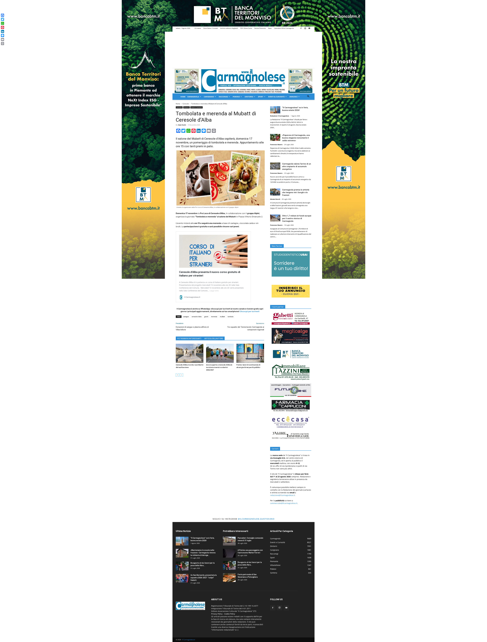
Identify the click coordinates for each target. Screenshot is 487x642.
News (270, 28)
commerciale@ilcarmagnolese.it (283, 503)
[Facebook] (301, 28)
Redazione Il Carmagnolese (279, 116)
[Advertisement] (243, 49)
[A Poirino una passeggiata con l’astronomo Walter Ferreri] (229, 553)
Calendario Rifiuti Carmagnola (284, 28)
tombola (230, 317)
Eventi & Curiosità (276, 97)
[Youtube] (309, 28)
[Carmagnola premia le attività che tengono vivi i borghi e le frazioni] (275, 192)
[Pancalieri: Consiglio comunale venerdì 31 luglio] (229, 541)
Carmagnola (193, 97)
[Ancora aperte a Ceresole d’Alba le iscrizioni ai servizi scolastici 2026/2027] (220, 353)
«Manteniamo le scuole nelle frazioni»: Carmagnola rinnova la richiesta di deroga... (202, 552)
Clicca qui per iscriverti (249, 311)
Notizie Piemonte (260, 28)
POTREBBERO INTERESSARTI (189, 339)
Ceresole (185, 104)
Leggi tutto (214, 291)
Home (182, 97)
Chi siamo (198, 28)
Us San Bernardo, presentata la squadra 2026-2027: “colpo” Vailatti (203, 577)
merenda (214, 317)
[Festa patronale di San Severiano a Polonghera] (229, 577)
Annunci (293, 97)
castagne (186, 317)
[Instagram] (305, 28)
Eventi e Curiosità (196, 107)
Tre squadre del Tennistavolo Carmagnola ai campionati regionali (245, 328)
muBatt (222, 317)
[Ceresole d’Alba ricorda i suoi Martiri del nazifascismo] (189, 353)
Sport (260, 97)
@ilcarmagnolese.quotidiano (256, 519)
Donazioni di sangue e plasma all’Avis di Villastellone (192, 328)
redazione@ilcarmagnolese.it (282, 495)
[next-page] (181, 375)
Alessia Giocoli (275, 199)
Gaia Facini (182, 125)
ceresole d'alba (197, 317)
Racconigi (223, 97)
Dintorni (249, 97)
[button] (308, 96)
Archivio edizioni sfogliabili (229, 28)
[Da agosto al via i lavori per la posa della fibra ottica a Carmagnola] (182, 566)
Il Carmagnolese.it (188, 640)
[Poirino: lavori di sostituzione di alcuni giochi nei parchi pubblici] (250, 353)
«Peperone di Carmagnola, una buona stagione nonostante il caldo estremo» (296, 138)
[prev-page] (177, 375)
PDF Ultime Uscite (246, 28)
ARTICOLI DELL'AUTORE (213, 339)
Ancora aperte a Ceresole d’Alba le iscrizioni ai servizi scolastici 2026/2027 (219, 367)
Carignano (209, 97)
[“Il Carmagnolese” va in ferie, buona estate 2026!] (275, 109)
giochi (206, 317)
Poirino (236, 97)
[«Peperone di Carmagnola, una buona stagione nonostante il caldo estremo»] (275, 137)
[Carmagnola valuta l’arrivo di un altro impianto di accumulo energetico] (275, 166)
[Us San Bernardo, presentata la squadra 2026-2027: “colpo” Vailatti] (182, 578)
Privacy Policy (216, 614)
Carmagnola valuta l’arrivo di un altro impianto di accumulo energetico (296, 166)
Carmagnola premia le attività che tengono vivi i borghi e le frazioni (295, 192)
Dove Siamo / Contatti (210, 28)
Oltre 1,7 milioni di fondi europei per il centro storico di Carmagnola (296, 218)
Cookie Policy (229, 614)
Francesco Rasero (276, 144)
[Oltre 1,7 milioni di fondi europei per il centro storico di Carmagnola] (275, 218)
